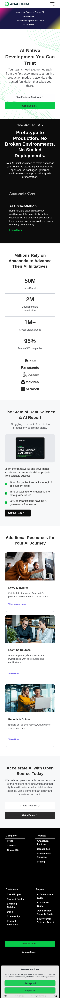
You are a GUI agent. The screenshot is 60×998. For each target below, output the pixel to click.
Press (10, 841)
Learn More (15, 230)
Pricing (41, 861)
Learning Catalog (12, 905)
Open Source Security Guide (45, 912)
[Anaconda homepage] (17, 4)
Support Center (15, 899)
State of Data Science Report (45, 920)
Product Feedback (12, 923)
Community (13, 916)
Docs (10, 912)
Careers (11, 845)
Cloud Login (14, 894)
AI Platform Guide (43, 904)
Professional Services (44, 855)
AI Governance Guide (45, 896)
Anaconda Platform (42, 843)
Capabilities (43, 849)
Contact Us (13, 850)
